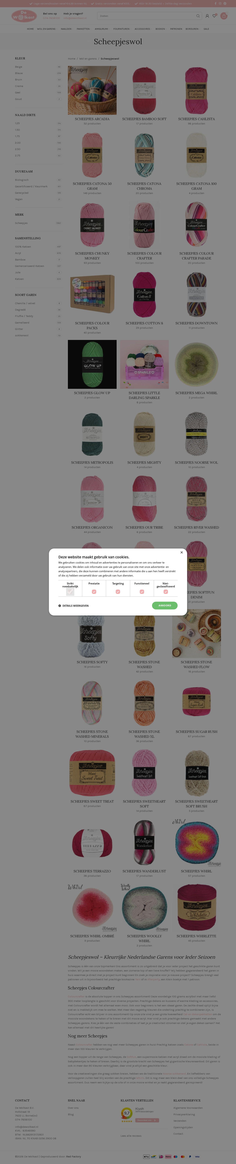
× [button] (181, 552)
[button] (73, 605)
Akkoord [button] (165, 605)
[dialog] (118, 582)
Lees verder (141, 575)
